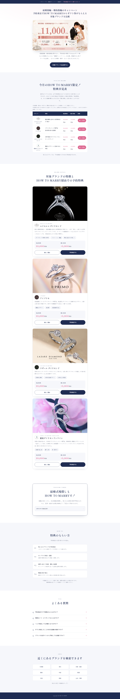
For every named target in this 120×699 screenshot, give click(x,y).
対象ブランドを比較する (60, 65)
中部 (60, 672)
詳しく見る (82, 120)
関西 (78, 672)
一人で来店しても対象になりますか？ (46, 624)
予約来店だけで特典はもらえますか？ (46, 612)
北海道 (41, 667)
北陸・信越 (79, 667)
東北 (60, 667)
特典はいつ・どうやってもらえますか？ (47, 618)
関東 (41, 672)
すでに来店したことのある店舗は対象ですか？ (49, 630)
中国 (41, 678)
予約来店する (72, 252)
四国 (60, 678)
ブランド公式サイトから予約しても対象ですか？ (49, 635)
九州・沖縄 (79, 678)
